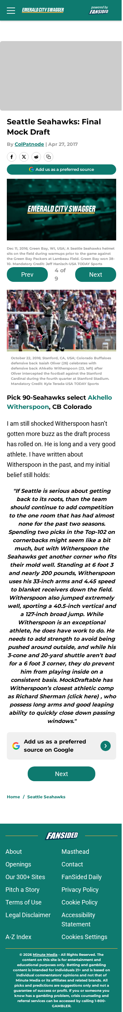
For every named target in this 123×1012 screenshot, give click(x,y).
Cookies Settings (84, 936)
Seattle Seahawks (46, 796)
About (13, 851)
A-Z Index (18, 936)
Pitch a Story (22, 889)
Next (95, 274)
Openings (18, 864)
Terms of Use (23, 902)
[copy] (48, 157)
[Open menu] (11, 10)
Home (13, 796)
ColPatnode (29, 144)
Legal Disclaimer (28, 915)
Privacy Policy (80, 889)
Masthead (75, 851)
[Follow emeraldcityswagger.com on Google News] (105, 746)
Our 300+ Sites (25, 876)
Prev (27, 274)
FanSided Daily (82, 876)
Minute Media (45, 954)
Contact (72, 864)
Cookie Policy (80, 902)
